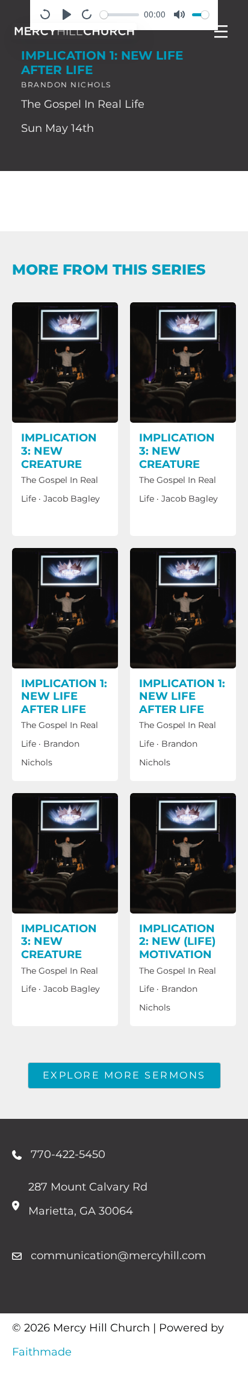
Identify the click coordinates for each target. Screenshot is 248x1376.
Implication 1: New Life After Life (64, 696)
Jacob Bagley (71, 498)
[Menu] (221, 31)
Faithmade (42, 1352)
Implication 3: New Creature (59, 450)
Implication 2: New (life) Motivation (177, 941)
